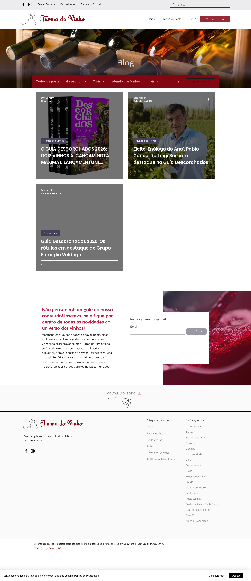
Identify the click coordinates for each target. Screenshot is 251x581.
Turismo (99, 81)
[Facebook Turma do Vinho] (23, 4)
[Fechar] (247, 575)
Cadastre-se (154, 440)
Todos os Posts (156, 433)
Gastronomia (76, 81)
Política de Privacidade (159, 459)
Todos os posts (47, 81)
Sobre (150, 446)
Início (150, 427)
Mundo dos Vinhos (126, 81)
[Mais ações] (117, 99)
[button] (215, 19)
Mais (151, 81)
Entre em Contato (158, 453)
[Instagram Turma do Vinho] (30, 4)
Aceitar (236, 575)
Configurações (217, 575)
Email (133, 326)
